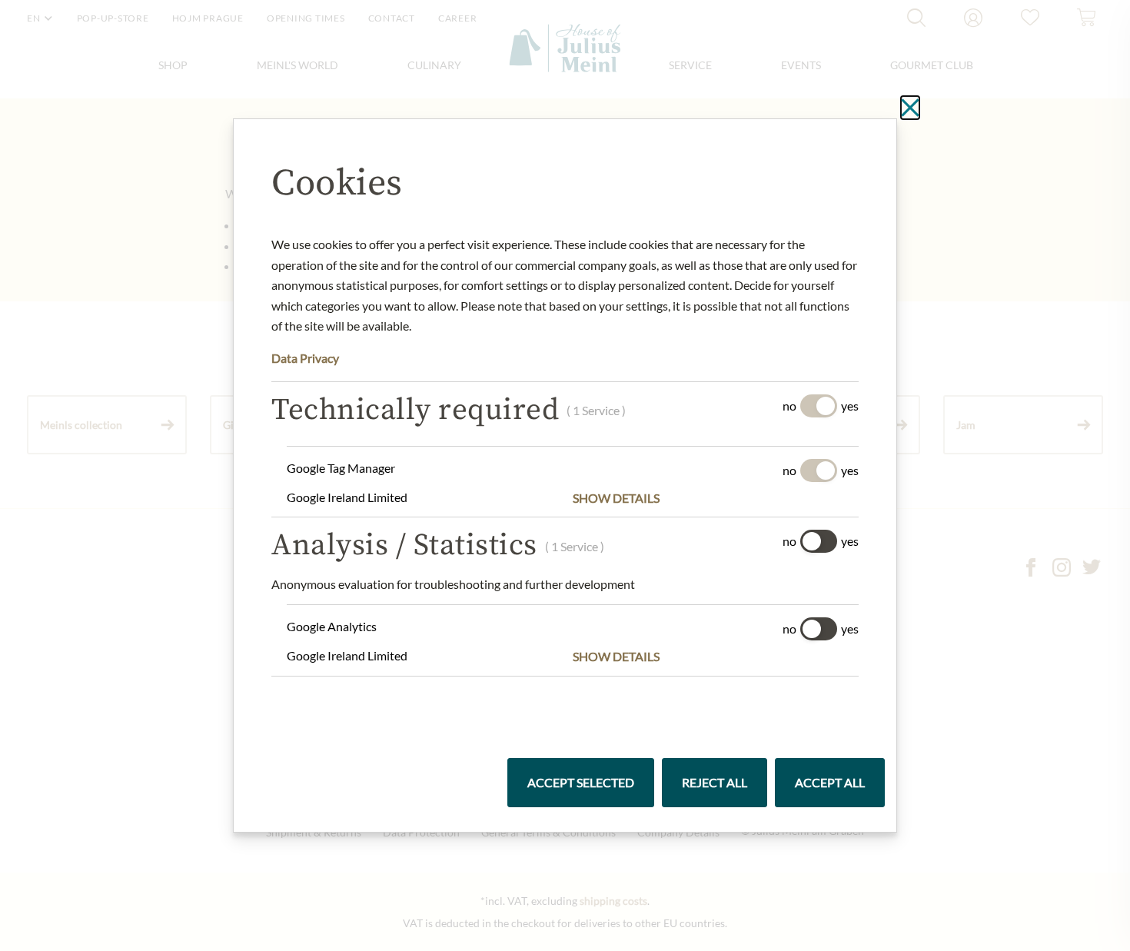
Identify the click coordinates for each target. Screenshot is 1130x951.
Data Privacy (305, 358)
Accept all (830, 782)
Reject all (714, 782)
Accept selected (580, 782)
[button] (716, 498)
